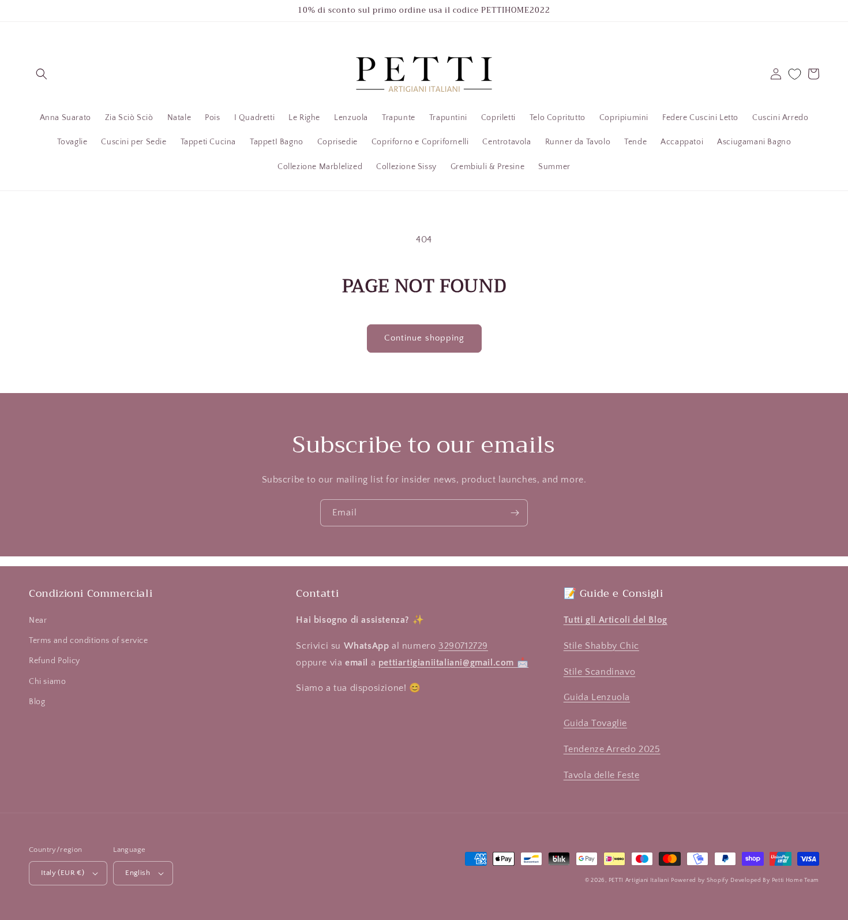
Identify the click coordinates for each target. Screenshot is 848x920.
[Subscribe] (514, 512)
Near (38, 620)
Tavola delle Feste (602, 775)
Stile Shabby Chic (601, 646)
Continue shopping (424, 338)
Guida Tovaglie (595, 723)
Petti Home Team (796, 880)
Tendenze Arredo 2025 (612, 749)
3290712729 (463, 646)
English (137, 873)
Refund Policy (54, 660)
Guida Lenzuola (597, 697)
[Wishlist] (795, 74)
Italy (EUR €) (62, 873)
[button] (41, 74)
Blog (37, 701)
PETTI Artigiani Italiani (639, 880)
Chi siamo (47, 681)
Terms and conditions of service (88, 640)
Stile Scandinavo (600, 672)
